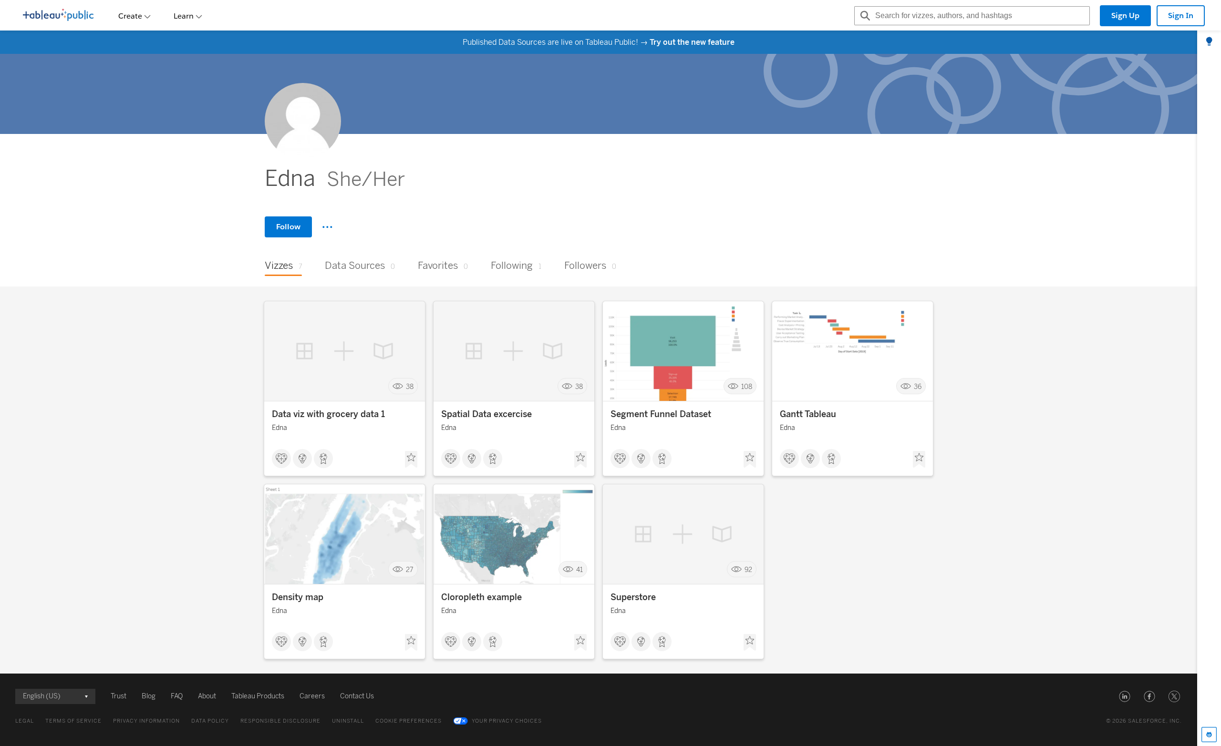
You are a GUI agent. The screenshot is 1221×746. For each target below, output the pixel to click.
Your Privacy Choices (507, 721)
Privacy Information (146, 721)
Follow (288, 227)
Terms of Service (73, 721)
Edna (279, 428)
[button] (1124, 696)
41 (579, 569)
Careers (312, 696)
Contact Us (357, 696)
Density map (297, 597)
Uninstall (348, 721)
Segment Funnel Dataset (660, 414)
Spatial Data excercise (486, 414)
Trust (118, 696)
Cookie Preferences (408, 721)
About (207, 696)
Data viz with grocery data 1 (328, 414)
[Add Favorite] (411, 459)
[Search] (863, 15)
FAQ (177, 696)
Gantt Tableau (808, 414)
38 (410, 386)
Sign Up (1125, 15)
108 (746, 386)
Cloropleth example (481, 597)
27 (410, 569)
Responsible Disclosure (280, 721)
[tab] (1209, 42)
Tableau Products (257, 696)
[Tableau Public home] (58, 16)
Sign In (1180, 15)
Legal (24, 721)
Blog (148, 696)
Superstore (633, 597)
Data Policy (210, 721)
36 (917, 386)
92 (748, 569)
